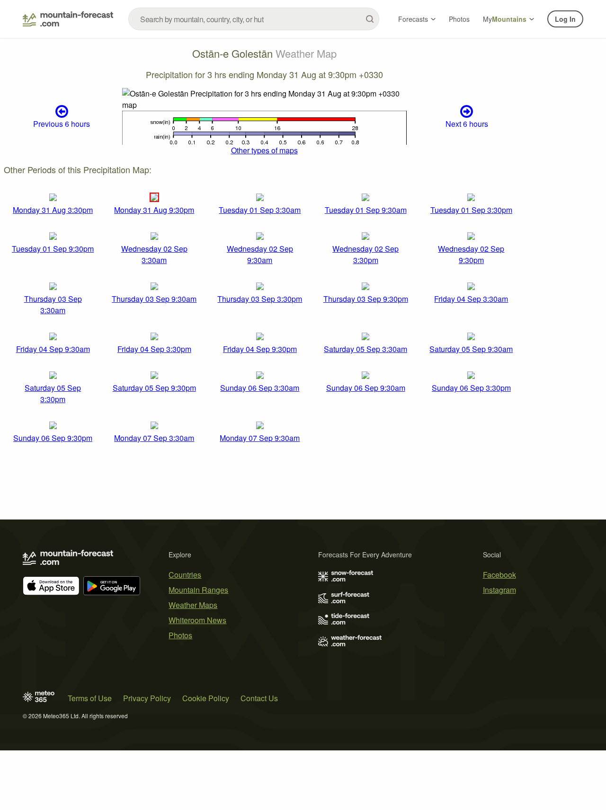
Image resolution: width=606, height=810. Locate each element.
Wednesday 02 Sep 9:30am (260, 254)
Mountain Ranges (198, 589)
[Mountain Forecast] (68, 18)
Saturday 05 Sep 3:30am (365, 348)
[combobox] (253, 19)
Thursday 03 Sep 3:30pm (259, 298)
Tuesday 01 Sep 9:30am (366, 209)
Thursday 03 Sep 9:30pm (365, 298)
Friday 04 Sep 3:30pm (154, 348)
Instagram (499, 589)
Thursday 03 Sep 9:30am (154, 298)
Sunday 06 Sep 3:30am (259, 387)
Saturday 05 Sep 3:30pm (53, 393)
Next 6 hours (467, 123)
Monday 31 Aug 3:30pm (53, 209)
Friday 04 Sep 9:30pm (260, 348)
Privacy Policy (147, 698)
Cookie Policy (205, 698)
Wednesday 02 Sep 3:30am (154, 254)
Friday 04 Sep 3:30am (471, 298)
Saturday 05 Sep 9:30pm (154, 387)
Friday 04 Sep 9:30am (53, 348)
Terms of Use (90, 698)
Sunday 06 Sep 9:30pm (52, 437)
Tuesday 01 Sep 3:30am (260, 209)
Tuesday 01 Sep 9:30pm (53, 248)
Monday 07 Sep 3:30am (154, 437)
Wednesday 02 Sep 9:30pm (471, 254)
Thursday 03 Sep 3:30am (53, 304)
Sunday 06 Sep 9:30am (365, 387)
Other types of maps (264, 150)
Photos (459, 19)
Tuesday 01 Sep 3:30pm (471, 209)
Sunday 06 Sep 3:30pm (471, 387)
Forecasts (413, 19)
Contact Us (259, 698)
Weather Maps (193, 604)
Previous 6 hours (61, 123)
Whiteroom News (197, 620)
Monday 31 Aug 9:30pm (154, 209)
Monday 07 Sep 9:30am (260, 437)
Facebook (499, 574)
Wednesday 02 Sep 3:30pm (365, 254)
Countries (185, 574)
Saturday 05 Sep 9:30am (471, 348)
